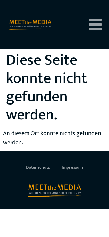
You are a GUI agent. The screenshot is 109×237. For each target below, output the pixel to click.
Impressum (72, 167)
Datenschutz (38, 167)
